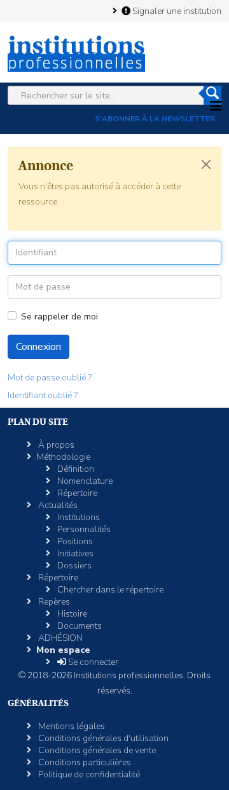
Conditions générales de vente (96, 750)
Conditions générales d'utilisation (102, 738)
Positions (74, 541)
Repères (53, 602)
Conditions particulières (83, 762)
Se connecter (92, 662)
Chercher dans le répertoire (109, 590)
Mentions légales (70, 726)
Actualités (57, 505)
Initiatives (74, 553)
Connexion (38, 347)
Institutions (77, 517)
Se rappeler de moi (59, 317)
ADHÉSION (59, 638)
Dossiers (73, 565)
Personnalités (83, 529)
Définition (74, 469)
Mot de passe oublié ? (50, 378)
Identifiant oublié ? (43, 395)
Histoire (71, 614)
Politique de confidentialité (88, 774)
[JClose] (206, 164)
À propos (55, 445)
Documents (78, 626)
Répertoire (76, 493)
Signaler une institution (175, 11)
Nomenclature (84, 481)
